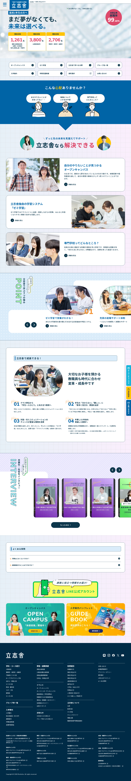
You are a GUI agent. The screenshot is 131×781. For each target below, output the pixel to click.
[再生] (46, 497)
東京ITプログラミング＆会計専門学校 (16, 760)
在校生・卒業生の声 (43, 678)
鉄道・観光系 (10, 687)
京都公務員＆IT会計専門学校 (74, 761)
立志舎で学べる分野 (75, 65)
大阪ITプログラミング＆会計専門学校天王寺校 (110, 751)
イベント (40, 685)
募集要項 (8, 719)
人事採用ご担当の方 (73, 693)
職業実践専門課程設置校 (74, 721)
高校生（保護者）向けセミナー (46, 700)
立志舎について (73, 702)
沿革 (68, 706)
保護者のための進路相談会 (45, 697)
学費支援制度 (44, 73)
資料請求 (128, 394)
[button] (27, 325)
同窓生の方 (70, 690)
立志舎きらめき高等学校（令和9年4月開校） (109, 766)
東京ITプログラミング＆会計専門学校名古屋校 (79, 748)
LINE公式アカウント (104, 678)
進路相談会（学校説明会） (45, 694)
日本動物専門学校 (41, 746)
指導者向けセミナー (43, 703)
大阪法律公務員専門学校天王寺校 (107, 753)
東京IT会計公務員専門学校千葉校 (45, 761)
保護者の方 (70, 669)
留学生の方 (70, 684)
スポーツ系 (9, 690)
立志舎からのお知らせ (43, 716)
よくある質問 (102, 681)
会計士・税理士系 (11, 681)
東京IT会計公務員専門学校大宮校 (45, 753)
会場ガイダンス (41, 706)
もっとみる (64, 525)
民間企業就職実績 (42, 675)
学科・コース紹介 (13, 666)
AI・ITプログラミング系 (13, 678)
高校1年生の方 (71, 672)
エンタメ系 (9, 696)
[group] (69, 307)
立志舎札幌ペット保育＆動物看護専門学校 (17, 738)
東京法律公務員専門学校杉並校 (45, 741)
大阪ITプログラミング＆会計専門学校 (108, 738)
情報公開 (70, 718)
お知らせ (40, 712)
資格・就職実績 (43, 666)
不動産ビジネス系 (11, 675)
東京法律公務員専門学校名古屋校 (76, 751)
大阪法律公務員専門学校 (104, 741)
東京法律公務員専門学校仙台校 (14, 752)
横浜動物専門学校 (72, 741)
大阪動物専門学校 (103, 743)
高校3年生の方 (71, 678)
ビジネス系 (9, 684)
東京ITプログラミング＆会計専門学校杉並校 (48, 738)
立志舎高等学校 (102, 763)
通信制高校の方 (72, 681)
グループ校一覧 (102, 65)
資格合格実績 (41, 669)
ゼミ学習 (43, 65)
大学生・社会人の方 (73, 687)
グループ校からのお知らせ (45, 719)
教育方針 (70, 709)
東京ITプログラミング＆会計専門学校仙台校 (17, 750)
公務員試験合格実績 (43, 672)
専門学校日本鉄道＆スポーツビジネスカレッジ (49, 743)
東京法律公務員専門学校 (12, 763)
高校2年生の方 (71, 675)
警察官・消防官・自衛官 (13, 672)
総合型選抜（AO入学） (13, 716)
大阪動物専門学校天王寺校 (105, 756)
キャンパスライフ (72, 715)
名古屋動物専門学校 (72, 753)
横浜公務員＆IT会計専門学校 (74, 738)
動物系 (8, 693)
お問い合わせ (128, 409)
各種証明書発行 (103, 669)
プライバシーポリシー (105, 672)
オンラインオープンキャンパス (46, 691)
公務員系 (8, 669)
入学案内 (14, 73)
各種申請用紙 (10, 725)
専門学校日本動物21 (11, 769)
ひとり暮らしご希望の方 (74, 696)
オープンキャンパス (128, 377)
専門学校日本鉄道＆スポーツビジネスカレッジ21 (19, 765)
